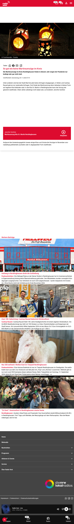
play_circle (66, 509)
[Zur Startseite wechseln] (6, 3)
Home (4, 437)
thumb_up (70, 509)
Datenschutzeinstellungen (29, 498)
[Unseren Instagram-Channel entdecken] (72, 498)
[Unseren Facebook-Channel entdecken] (69, 498)
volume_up (58, 509)
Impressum (4, 498)
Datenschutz (14, 498)
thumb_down (63, 509)
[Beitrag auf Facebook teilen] (13, 66)
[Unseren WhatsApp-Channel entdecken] (66, 498)
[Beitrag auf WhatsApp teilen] (10, 66)
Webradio (5, 442)
